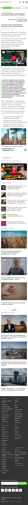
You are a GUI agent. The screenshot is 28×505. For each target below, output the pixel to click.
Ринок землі (5, 421)
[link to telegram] (2, 490)
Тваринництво (7, 8)
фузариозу (21, 108)
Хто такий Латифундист (20, 452)
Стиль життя (5, 438)
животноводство (17, 160)
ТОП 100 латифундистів (7, 409)
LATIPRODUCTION (19, 465)
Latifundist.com (19, 447)
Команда (17, 460)
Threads (4, 472)
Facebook (4, 459)
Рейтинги (4, 434)
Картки (3, 442)
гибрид (18, 162)
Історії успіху (5, 436)
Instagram (4, 466)
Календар (17, 427)
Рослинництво (5, 415)
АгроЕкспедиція (6, 406)
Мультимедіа (19, 436)
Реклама (4, 447)
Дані (16, 425)
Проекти (4, 399)
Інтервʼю (8, 333)
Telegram (4, 464)
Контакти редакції (19, 457)
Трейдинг (4, 419)
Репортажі (4, 444)
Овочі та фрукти (16, 8)
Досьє (16, 429)
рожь (10, 160)
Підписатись (22, 483)
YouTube (4, 461)
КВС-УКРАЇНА (4, 160)
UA (20, 2)
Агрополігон (5, 404)
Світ (16, 403)
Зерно (16, 405)
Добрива (17, 420)
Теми (3, 413)
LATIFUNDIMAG (19, 463)
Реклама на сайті (6, 452)
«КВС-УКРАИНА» (16, 46)
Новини (9, 249)
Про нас (17, 450)
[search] (23, 2)
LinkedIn (4, 468)
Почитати (5, 425)
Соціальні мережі (7, 457)
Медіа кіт (4, 450)
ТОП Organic (5, 411)
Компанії (17, 432)
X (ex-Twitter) (5, 470)
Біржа (16, 461)
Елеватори (17, 411)
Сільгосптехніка (19, 409)
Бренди (16, 434)
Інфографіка (18, 438)
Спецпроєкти (5, 432)
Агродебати (5, 440)
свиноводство (4, 162)
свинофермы (12, 162)
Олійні (16, 407)
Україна (17, 401)
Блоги (7, 360)
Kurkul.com (7, 47)
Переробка (17, 418)
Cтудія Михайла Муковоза (15, 501)
